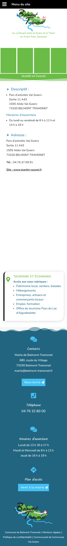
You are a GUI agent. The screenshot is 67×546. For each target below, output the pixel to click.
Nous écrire (32, 382)
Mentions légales (51, 532)
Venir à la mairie (32, 487)
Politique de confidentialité (17, 537)
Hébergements (26, 290)
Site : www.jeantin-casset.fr (24, 170)
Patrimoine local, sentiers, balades (38, 286)
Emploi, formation (28, 304)
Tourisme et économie (32, 276)
